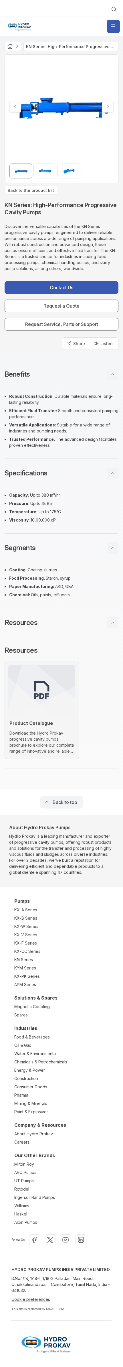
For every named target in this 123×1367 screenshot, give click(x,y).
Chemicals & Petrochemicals (40, 1061)
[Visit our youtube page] (65, 1239)
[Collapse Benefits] (112, 374)
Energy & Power (29, 1070)
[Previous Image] (15, 107)
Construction (26, 1078)
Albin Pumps (25, 1222)
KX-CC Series (27, 951)
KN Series (23, 959)
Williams (21, 1205)
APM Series (25, 984)
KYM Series (25, 967)
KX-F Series (25, 943)
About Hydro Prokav (33, 1133)
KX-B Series (25, 918)
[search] (113, 9)
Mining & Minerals (30, 1103)
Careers (21, 1142)
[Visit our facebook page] (34, 1239)
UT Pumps (24, 1180)
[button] (61, 374)
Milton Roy (24, 1164)
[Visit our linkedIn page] (81, 1239)
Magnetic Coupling (32, 1006)
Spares (21, 1014)
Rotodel (21, 1189)
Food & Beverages (32, 1036)
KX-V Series (25, 934)
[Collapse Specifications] (112, 473)
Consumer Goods (30, 1086)
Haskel (20, 1213)
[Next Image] (108, 107)
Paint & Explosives (31, 1111)
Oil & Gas (22, 1045)
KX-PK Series (27, 976)
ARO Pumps (25, 1172)
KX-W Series (26, 926)
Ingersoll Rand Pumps (34, 1197)
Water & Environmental (35, 1053)
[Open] (113, 26)
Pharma (21, 1095)
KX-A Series (25, 909)
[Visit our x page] (50, 1239)
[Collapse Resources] (112, 622)
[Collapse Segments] (112, 548)
